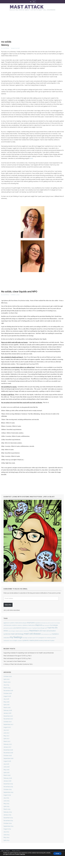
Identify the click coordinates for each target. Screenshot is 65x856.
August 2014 (7, 829)
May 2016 (6, 769)
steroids (11, 640)
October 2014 (8, 823)
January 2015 (7, 815)
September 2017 (8, 724)
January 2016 (7, 781)
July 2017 (6, 730)
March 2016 (7, 775)
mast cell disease (32, 634)
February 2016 (8, 778)
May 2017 (6, 736)
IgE (46, 628)
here (31, 158)
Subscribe (8, 605)
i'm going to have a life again (38, 628)
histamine (24, 628)
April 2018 (6, 704)
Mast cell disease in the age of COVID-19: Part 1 (17, 658)
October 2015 (8, 789)
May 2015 (6, 803)
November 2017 (8, 719)
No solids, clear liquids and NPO (19, 291)
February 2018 (8, 710)
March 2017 (7, 741)
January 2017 (7, 747)
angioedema (38, 622)
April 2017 (6, 738)
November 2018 (8, 690)
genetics (11, 628)
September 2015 (8, 792)
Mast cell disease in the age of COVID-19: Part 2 (17, 655)
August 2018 (7, 696)
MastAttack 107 (35, 631)
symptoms (20, 640)
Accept (57, 853)
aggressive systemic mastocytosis (13, 622)
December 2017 (8, 716)
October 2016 (8, 755)
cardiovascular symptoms (10, 625)
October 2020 (8, 676)
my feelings (16, 637)
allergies (24, 622)
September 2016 (8, 758)
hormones (29, 628)
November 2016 (8, 752)
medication (6, 637)
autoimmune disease (55, 622)
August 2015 (7, 795)
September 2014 (8, 826)
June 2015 (6, 801)
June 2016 (6, 767)
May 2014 (6, 837)
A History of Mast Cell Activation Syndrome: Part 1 (18, 664)
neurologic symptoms (28, 637)
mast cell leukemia (45, 634)
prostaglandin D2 (42, 637)
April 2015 (6, 806)
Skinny (5, 45)
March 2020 (7, 682)
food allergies (54, 625)
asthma (49, 622)
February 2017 (8, 744)
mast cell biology (17, 634)
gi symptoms (17, 628)
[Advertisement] (32, 24)
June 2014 (6, 834)
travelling (41, 640)
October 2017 (8, 721)
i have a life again (11, 631)
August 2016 (7, 761)
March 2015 (7, 809)
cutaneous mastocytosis (28, 625)
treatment (47, 640)
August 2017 (7, 727)
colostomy (19, 625)
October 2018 (8, 693)
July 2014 (6, 832)
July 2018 (6, 699)
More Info (22, 854)
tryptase (52, 640)
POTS (37, 637)
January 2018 (7, 713)
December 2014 (8, 817)
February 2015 (8, 812)
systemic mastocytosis (31, 640)
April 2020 (7, 679)
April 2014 (6, 840)
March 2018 (7, 707)
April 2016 (6, 772)
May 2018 (6, 702)
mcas (50, 634)
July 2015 (6, 798)
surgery (15, 640)
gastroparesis (6, 628)
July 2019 (6, 685)
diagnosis (38, 625)
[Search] (30, 1)
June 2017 (6, 733)
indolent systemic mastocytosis (22, 631)
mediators (55, 634)
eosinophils (47, 625)
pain (34, 637)
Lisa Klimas (6, 48)
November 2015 (8, 786)
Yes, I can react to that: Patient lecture (15, 661)
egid (43, 625)
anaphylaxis (31, 623)
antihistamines (44, 622)
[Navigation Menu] (34, 1)
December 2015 (8, 784)
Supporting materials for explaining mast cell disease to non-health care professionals (29, 653)
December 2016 (8, 750)
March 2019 (7, 688)
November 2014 (8, 820)
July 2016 (6, 764)
